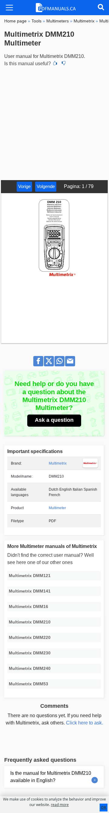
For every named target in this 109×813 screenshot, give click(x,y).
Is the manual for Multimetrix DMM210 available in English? (50, 777)
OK (103, 807)
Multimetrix (58, 463)
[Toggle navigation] (9, 7)
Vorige (24, 186)
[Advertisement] (54, 122)
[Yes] (55, 63)
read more (60, 804)
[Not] (63, 63)
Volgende (46, 186)
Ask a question (54, 420)
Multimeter (57, 508)
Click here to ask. (84, 722)
